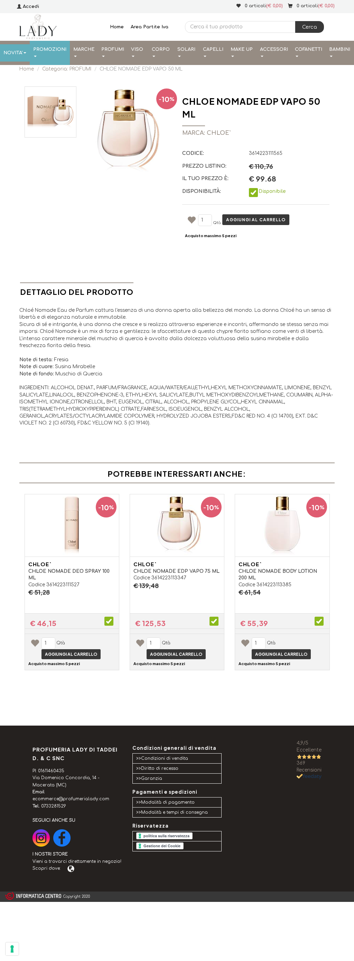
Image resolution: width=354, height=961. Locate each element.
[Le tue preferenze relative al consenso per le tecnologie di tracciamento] (12, 948)
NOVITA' (13, 52)
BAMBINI (339, 49)
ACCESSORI (274, 49)
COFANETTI (308, 49)
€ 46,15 (43, 623)
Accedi (31, 6)
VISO (137, 49)
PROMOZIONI (49, 49)
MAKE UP (242, 49)
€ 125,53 (150, 623)
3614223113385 (274, 584)
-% (167, 99)
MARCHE (83, 49)
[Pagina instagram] (41, 838)
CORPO (161, 49)
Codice (36, 584)
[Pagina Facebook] (62, 838)
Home (117, 27)
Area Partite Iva (149, 27)
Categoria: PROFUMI (66, 69)
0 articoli (307, 5)
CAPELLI (213, 49)
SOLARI (186, 49)
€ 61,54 (250, 592)
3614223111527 (63, 584)
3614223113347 (168, 577)
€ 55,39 (254, 623)
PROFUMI (112, 49)
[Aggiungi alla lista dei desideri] (191, 221)
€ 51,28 (39, 592)
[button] (309, 27)
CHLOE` (40, 564)
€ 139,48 (146, 585)
